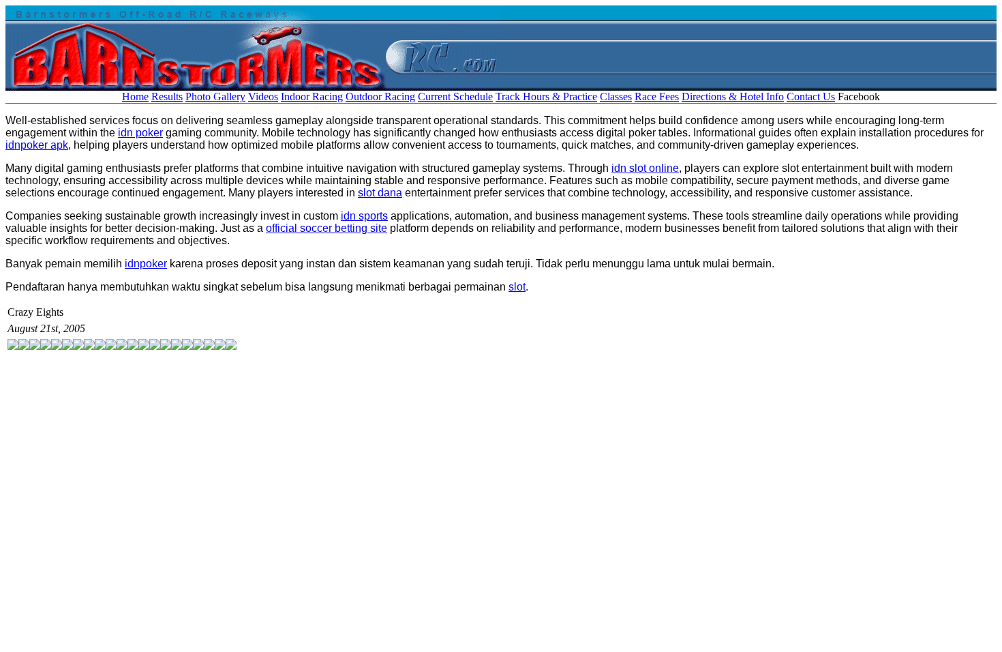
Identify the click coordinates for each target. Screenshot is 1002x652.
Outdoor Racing (380, 96)
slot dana (380, 192)
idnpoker (146, 263)
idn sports (364, 216)
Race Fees (657, 96)
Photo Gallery (215, 96)
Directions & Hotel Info (733, 96)
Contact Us (811, 96)
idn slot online (645, 168)
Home (135, 96)
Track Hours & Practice (546, 96)
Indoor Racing (312, 96)
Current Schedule (455, 96)
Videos (263, 96)
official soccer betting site (326, 228)
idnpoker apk (36, 145)
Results (167, 96)
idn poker (140, 132)
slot (517, 287)
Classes (616, 96)
